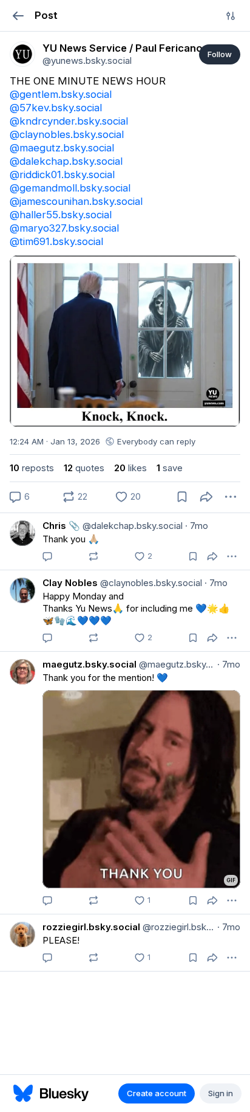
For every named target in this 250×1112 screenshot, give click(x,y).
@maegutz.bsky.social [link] (62, 148)
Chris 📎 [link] (61, 525)
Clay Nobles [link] (70, 583)
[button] (18, 15)
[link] (22, 54)
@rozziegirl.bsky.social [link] (177, 927)
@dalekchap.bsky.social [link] (66, 161)
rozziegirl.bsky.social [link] (91, 927)
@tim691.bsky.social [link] (56, 241)
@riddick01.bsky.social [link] (62, 174)
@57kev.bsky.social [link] (56, 108)
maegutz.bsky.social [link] (89, 664)
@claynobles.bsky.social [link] (67, 134)
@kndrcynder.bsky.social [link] (69, 121)
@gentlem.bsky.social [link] (61, 94)
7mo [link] (196, 525)
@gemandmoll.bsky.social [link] (70, 188)
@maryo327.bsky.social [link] (64, 228)
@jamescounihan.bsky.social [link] (76, 201)
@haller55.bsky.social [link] (61, 215)
